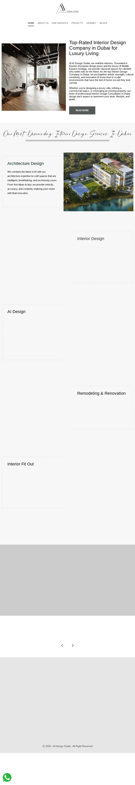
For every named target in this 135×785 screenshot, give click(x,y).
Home (31, 23)
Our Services (60, 23)
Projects (77, 23)
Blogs (103, 23)
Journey (91, 23)
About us (43, 23)
